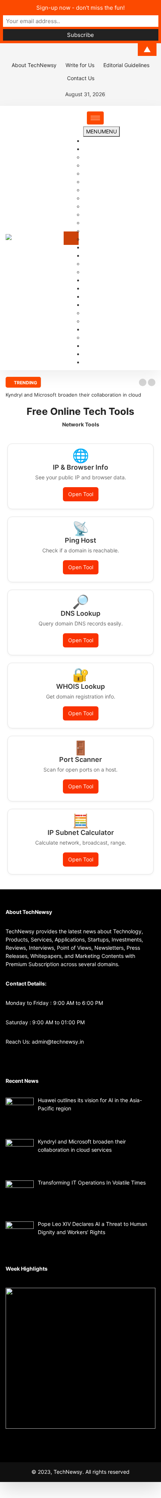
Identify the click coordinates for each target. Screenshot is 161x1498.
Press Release (100, 354)
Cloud (90, 206)
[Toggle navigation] (71, 238)
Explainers (95, 255)
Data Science (99, 223)
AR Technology (101, 165)
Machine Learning (105, 231)
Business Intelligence (108, 198)
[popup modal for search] (153, 238)
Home (90, 141)
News (90, 149)
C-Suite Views (100, 247)
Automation (97, 182)
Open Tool (80, 494)
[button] (142, 382)
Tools (89, 362)
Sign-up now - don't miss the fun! (80, 7)
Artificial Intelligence (107, 173)
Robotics (93, 239)
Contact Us (80, 78)
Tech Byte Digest (104, 313)
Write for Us (80, 65)
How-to (92, 272)
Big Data (93, 190)
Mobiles (92, 337)
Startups (93, 280)
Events (91, 296)
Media (90, 346)
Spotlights (95, 329)
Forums (92, 288)
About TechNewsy (34, 65)
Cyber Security (101, 214)
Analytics (94, 157)
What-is (92, 264)
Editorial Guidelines (126, 65)
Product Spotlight (104, 321)
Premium (93, 305)
